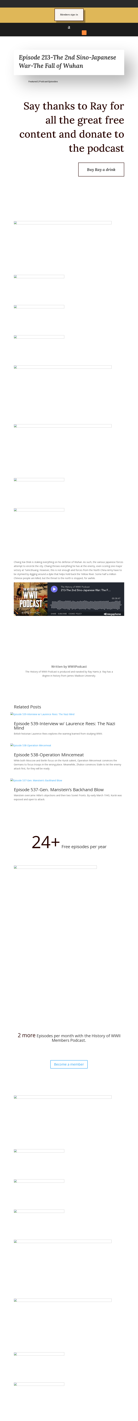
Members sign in (69, 14)
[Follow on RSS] (84, 32)
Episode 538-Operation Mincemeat (49, 755)
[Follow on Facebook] (53, 32)
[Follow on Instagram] (66, 32)
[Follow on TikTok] (72, 32)
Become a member (69, 1064)
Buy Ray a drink (101, 169)
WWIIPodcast (77, 666)
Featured (33, 81)
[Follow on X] (60, 32)
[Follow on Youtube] (78, 32)
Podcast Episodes (48, 81)
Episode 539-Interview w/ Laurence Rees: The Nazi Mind (64, 725)
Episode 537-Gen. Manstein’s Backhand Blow (59, 790)
